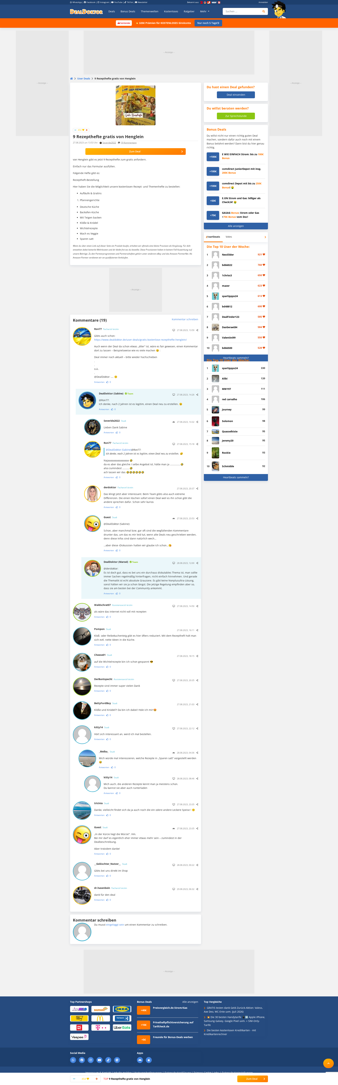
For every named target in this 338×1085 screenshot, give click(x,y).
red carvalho (229, 399)
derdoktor (118, 487)
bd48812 (227, 306)
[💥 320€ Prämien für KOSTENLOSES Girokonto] (124, 22)
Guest (110, 517)
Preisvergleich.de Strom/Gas (170, 1007)
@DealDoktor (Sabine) (118, 449)
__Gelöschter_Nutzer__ (110, 863)
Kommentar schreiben (185, 319)
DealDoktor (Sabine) (116, 393)
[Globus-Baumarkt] (100, 1008)
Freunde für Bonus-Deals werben (173, 1037)
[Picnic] (79, 1027)
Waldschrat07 (113, 605)
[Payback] (122, 1018)
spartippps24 (230, 296)
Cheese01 (103, 654)
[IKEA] (122, 1008)
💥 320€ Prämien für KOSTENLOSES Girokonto (163, 23)
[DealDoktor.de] (86, 11)
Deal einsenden (236, 94)
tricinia (101, 803)
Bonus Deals (128, 11)
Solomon (227, 421)
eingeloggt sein (115, 924)
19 (129, 142)
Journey (226, 409)
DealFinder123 (230, 316)
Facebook (91, 2)
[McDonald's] (100, 1018)
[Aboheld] (79, 1008)
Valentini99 (229, 337)
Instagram (104, 2)
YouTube (118, 2)
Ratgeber (189, 11)
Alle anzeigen (236, 226)
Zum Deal (134, 151)
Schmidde (228, 466)
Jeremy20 (227, 440)
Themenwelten (149, 11)
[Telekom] (100, 1027)
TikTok (130, 2)
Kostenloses (171, 11)
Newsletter (143, 2)
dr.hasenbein (110, 888)
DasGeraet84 (229, 327)
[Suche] (264, 11)
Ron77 (106, 329)
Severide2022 (109, 142)
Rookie (226, 452)
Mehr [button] (203, 11)
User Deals (83, 78)
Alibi (224, 378)
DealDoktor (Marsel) (121, 562)
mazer (226, 285)
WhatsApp (77, 2)
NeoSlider (228, 254)
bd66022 (227, 265)
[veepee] (79, 1036)
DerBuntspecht (114, 679)
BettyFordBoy (105, 703)
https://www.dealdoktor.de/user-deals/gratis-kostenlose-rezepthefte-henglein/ (140, 339)
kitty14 (101, 727)
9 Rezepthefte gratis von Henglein (127, 1078)
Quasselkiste (229, 431)
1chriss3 (227, 275)
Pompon (102, 629)
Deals (111, 11)
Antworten (99, 382)
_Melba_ (107, 751)
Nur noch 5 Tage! (207, 23)
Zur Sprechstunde (236, 116)
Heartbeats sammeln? (236, 357)
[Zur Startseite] (280, 9)
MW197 (226, 389)
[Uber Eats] (122, 1027)
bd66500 (227, 348)
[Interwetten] (79, 1018)
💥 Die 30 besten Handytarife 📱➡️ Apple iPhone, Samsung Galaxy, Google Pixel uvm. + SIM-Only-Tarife (234, 1021)
